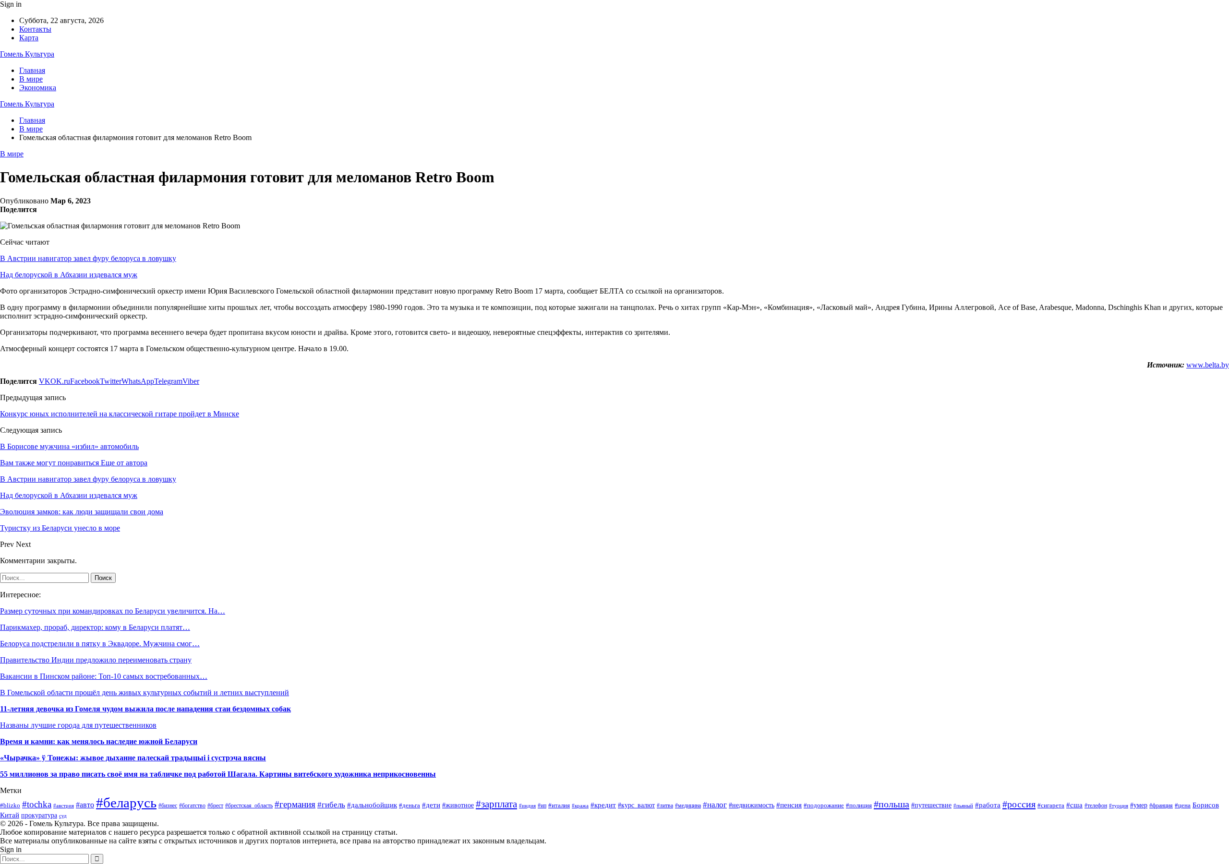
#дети (431, 805)
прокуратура (39, 815)
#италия (559, 805)
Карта (28, 38)
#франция (1161, 806)
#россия (1019, 804)
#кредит (603, 805)
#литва (665, 805)
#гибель (331, 804)
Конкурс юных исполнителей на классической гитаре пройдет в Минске (119, 414)
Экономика (37, 87)
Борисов (1206, 805)
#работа (987, 805)
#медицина (688, 806)
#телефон (1095, 805)
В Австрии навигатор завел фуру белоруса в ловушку (88, 258)
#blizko (10, 805)
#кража (580, 805)
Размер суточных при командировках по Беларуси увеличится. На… (112, 611)
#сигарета (1050, 805)
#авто (85, 805)
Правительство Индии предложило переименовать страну (96, 660)
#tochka (36, 804)
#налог (715, 804)
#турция (1118, 805)
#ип (542, 805)
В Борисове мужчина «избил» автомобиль (69, 446)
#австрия (63, 805)
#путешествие (931, 805)
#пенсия (789, 805)
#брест (215, 806)
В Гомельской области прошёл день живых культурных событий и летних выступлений (144, 692)
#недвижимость (751, 805)
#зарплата (496, 803)
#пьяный (963, 805)
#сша (1074, 805)
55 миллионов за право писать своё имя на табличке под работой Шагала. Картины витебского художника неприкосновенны (218, 774)
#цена (1183, 805)
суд (63, 815)
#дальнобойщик (372, 805)
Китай (9, 815)
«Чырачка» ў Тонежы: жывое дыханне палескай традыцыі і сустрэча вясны (133, 758)
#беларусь (126, 802)
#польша (891, 804)
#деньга (409, 805)
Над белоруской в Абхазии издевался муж (68, 275)
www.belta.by (1207, 365)
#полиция (859, 805)
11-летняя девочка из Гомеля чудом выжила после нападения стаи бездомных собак (145, 709)
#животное (458, 805)
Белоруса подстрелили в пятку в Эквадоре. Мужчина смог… (100, 643)
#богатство (192, 805)
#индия (527, 805)
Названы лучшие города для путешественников (78, 725)
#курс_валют (636, 805)
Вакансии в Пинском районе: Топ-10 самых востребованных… (103, 676)
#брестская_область (249, 805)
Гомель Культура (27, 54)
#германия (295, 804)
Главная (32, 70)
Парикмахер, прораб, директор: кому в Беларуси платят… (95, 627)
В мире (31, 79)
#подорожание (824, 805)
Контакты (35, 29)
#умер (1138, 805)
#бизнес (167, 805)
